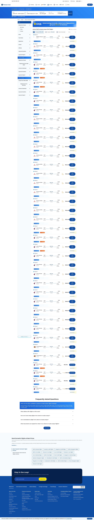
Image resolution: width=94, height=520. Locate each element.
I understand (90, 518)
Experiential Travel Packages (65, 494)
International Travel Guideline (78, 497)
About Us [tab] (11, 486)
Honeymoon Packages (25, 494)
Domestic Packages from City (53, 496)
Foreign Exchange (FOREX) (26, 496)
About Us (10, 493)
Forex (38, 4)
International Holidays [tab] (21, 486)
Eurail (63, 4)
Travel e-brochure (38, 493)
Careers (10, 502)
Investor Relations (12, 511)
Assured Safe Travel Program (78, 494)
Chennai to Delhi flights (37, 463)
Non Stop (22, 27)
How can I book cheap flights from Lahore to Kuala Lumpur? (35, 415)
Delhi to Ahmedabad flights (65, 458)
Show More (47, 428)
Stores (73, 1)
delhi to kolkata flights (62, 460)
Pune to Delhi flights (58, 455)
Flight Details (72, 41)
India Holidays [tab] (32, 486)
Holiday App (37, 497)
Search (70, 13)
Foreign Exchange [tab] (43, 486)
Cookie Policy (69, 518)
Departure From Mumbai (23, 84)
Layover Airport (22, 54)
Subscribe (42, 479)
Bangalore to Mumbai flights (70, 455)
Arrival (20, 44)
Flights (44, 4)
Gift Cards (23, 500)
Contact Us (66, 1)
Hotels (50, 4)
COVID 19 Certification (77, 495)
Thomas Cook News (12, 506)
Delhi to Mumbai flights (37, 449)
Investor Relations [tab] (63, 486)
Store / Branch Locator (13, 496)
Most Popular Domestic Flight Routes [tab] (20, 449)
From (13, 12)
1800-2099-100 (16, 1)
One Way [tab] (15, 9)
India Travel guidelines (77, 499)
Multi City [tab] (29, 9)
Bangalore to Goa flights (38, 460)
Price (20, 34)
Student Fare (22, 16)
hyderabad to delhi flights (50, 460)
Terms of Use (11, 497)
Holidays (23, 493)
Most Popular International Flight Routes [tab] (19, 453)
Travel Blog (24, 506)
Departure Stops (22, 25)
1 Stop (21, 29)
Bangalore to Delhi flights (61, 449)
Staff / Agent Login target (39, 494)
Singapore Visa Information (26, 509)
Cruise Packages (63, 493)
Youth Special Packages (65, 496)
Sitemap (49, 493)
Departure (41, 12)
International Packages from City (53, 497)
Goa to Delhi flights (58, 452)
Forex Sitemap (50, 494)
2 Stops (21, 31)
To (27, 12)
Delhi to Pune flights (48, 455)
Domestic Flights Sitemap (52, 499)
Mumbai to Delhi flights (48, 449)
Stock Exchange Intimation (13, 508)
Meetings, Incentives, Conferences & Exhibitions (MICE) (27, 498)
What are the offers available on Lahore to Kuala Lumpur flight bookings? (39, 403)
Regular (15, 16)
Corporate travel (25, 508)
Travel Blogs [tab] (53, 486)
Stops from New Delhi (23, 80)
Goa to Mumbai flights (37, 455)
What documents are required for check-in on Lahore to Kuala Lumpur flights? (40, 423)
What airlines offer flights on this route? (30, 411)
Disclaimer (11, 499)
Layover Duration (22, 51)
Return (50, 12)
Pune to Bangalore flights (74, 460)
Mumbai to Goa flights (68, 452)
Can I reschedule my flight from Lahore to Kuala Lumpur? (35, 419)
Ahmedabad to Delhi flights (52, 458)
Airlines (20, 48)
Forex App (36, 499)
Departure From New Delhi (23, 64)
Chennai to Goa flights (47, 452)
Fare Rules (21, 38)
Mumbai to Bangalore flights (38, 458)
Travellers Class (60, 12)
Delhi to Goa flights (37, 452)
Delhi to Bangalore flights (73, 449)
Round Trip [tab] (22, 9)
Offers (36, 496)
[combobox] (18, 13)
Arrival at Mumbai (22, 68)
